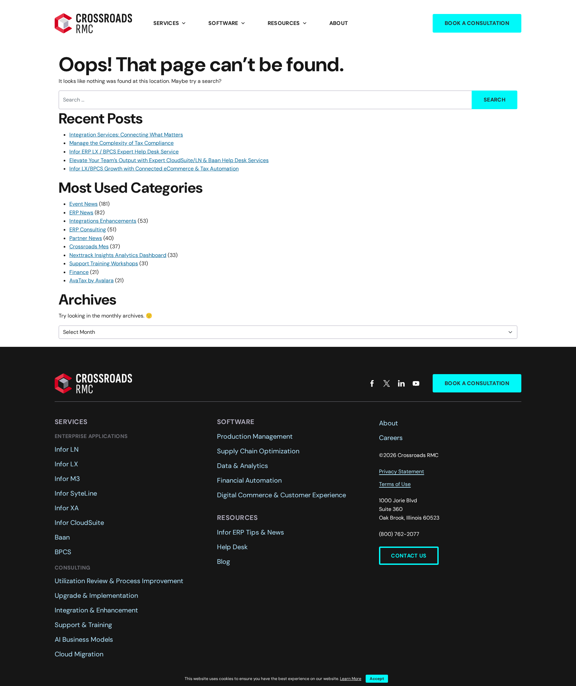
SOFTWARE (227, 23)
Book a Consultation (477, 23)
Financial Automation (249, 480)
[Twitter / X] (386, 383)
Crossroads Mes (89, 246)
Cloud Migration (79, 654)
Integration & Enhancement (96, 610)
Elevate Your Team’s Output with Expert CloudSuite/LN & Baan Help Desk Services (169, 160)
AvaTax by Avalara (91, 280)
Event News (83, 203)
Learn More (350, 678)
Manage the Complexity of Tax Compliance (121, 142)
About (338, 23)
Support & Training (83, 624)
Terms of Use (395, 484)
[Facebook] (372, 383)
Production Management (255, 436)
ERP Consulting (87, 229)
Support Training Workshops (103, 263)
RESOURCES (288, 23)
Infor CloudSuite (79, 522)
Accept (377, 678)
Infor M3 (67, 478)
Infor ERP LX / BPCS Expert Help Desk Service (124, 151)
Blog (223, 561)
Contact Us (408, 555)
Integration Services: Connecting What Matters (126, 134)
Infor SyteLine (76, 493)
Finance (79, 272)
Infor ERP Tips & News (250, 532)
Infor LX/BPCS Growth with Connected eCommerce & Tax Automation (154, 168)
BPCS (63, 552)
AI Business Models (84, 639)
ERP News (81, 212)
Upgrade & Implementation (96, 595)
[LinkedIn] (401, 383)
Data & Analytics (242, 465)
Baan (62, 537)
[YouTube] (416, 383)
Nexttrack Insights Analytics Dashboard (117, 255)
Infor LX (66, 464)
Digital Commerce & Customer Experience (281, 495)
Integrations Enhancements (102, 220)
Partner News (85, 238)
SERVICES (170, 23)
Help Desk (232, 547)
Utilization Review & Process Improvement (119, 580)
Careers (391, 437)
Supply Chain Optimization (258, 451)
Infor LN (67, 449)
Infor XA (67, 508)
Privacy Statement (401, 471)
